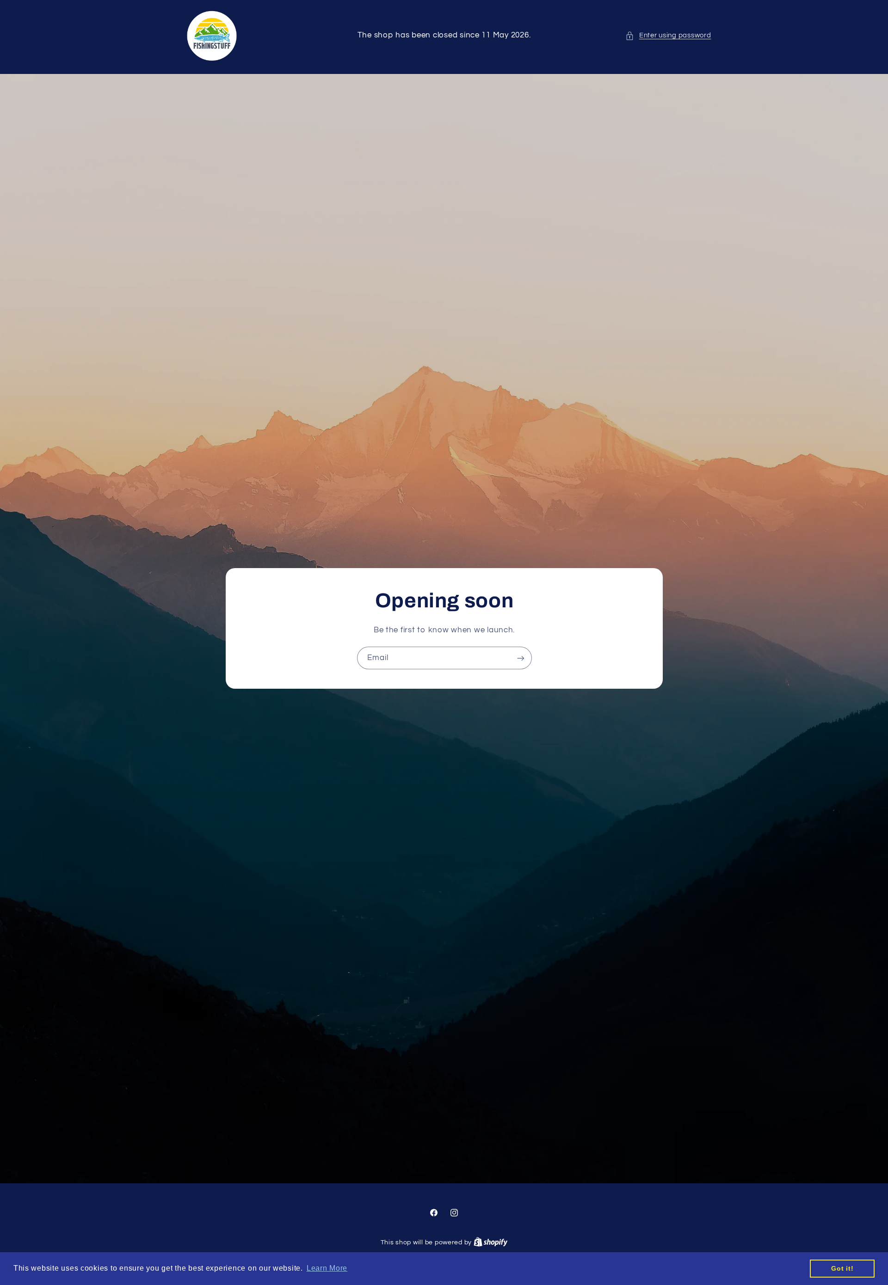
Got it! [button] (842, 1268)
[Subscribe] (520, 658)
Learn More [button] (327, 1268)
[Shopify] (491, 1242)
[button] (668, 36)
